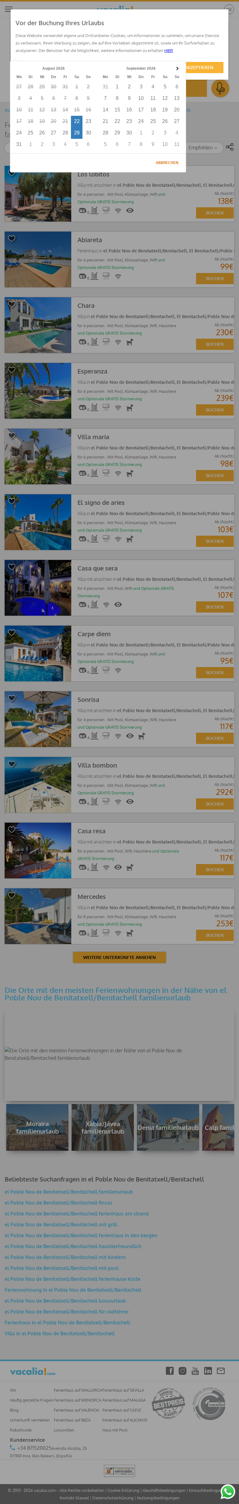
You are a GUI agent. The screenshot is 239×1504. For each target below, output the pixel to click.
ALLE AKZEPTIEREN (193, 67)
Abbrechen (167, 162)
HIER (168, 50)
